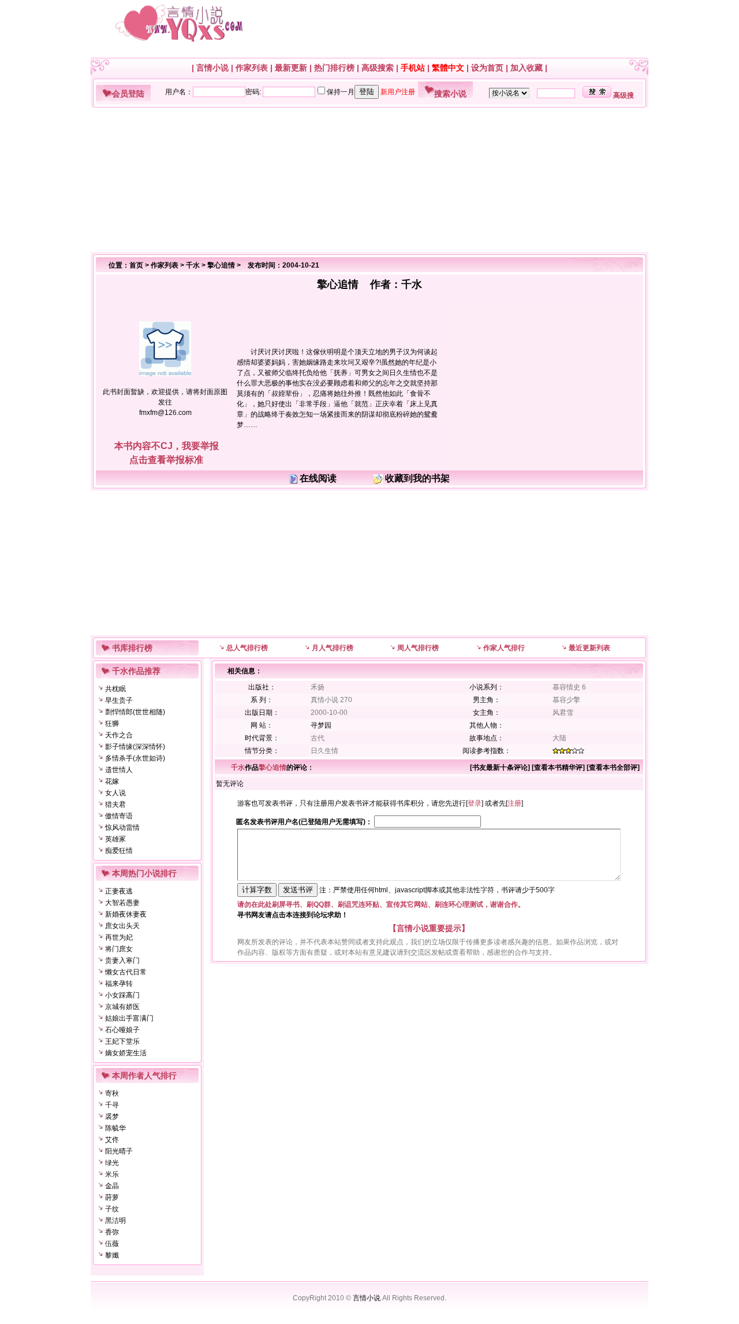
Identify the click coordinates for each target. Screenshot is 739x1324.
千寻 (112, 1105)
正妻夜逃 (119, 891)
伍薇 (112, 1244)
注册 (514, 803)
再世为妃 (119, 937)
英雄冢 (115, 839)
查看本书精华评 (558, 767)
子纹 (112, 1209)
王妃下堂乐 (122, 1041)
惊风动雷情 (122, 828)
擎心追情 (221, 265)
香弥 (112, 1232)
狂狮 (112, 724)
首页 (136, 265)
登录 (475, 803)
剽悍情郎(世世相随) (135, 712)
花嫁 (112, 781)
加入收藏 (526, 67)
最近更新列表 (589, 648)
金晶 (112, 1186)
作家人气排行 (504, 648)
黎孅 (112, 1255)
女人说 (115, 793)
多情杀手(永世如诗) (135, 758)
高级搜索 (377, 67)
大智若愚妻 (122, 903)
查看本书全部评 (613, 767)
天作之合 (119, 735)
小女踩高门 (122, 995)
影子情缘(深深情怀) (135, 747)
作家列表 (252, 67)
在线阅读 (318, 478)
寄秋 (112, 1093)
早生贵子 (119, 700)
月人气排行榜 (332, 648)
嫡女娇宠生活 (126, 1053)
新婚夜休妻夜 (126, 914)
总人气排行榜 (247, 648)
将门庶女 (119, 949)
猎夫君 (115, 804)
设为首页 (487, 67)
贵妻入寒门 (122, 960)
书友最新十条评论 (500, 767)
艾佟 (112, 1140)
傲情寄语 (119, 816)
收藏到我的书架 (417, 478)
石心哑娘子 (122, 1030)
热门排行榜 (334, 67)
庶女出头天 (122, 926)
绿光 (112, 1163)
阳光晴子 (119, 1151)
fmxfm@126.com (165, 413)
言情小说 (212, 67)
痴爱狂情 (119, 851)
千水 (193, 265)
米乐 (112, 1174)
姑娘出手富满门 (129, 1018)
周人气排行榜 (418, 648)
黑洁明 (115, 1221)
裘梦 (112, 1116)
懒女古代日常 (126, 972)
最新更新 (291, 67)
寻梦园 (321, 725)
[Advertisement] (365, 179)
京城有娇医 (122, 1007)
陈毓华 (115, 1128)
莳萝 (112, 1197)
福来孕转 (119, 984)
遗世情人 (119, 770)
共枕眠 (115, 689)
